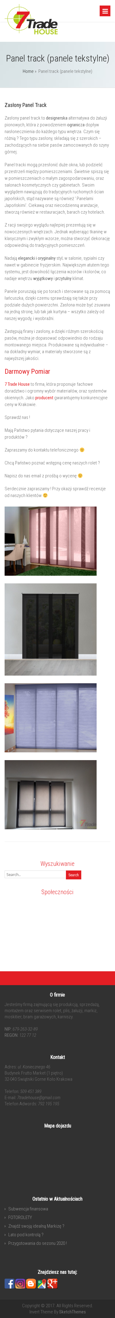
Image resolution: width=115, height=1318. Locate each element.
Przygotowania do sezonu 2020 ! (37, 1243)
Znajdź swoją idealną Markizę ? (36, 1226)
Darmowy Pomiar (27, 371)
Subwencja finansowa (28, 1209)
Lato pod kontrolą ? (26, 1234)
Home (28, 71)
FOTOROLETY (20, 1217)
